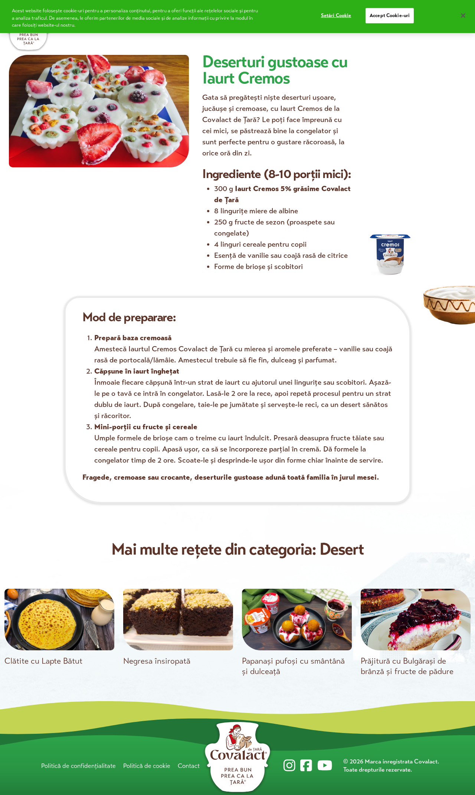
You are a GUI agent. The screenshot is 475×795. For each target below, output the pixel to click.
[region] (237, 16)
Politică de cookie (146, 766)
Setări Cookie (336, 16)
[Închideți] (463, 15)
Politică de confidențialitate (78, 766)
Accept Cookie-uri (390, 16)
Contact (189, 766)
